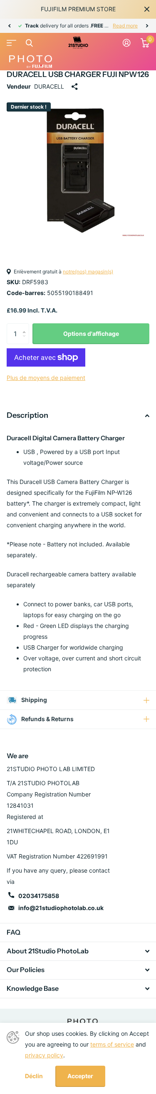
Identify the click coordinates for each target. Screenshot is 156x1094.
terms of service (112, 1044)
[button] (9, 26)
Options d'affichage (91, 333)
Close (147, 9)
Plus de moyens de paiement (46, 377)
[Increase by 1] (26, 326)
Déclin (34, 1076)
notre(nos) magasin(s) (88, 271)
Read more (125, 25)
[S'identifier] (127, 43)
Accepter (80, 1075)
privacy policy (44, 1055)
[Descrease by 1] (26, 341)
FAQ (13, 932)
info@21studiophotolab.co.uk (61, 907)
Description (27, 415)
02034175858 (38, 895)
